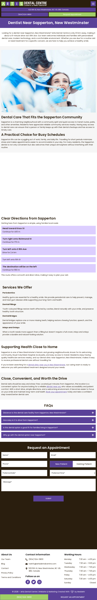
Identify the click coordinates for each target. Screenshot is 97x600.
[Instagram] (39, 582)
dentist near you (53, 386)
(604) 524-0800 (24, 14)
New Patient (61, 464)
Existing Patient (84, 464)
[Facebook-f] (28, 582)
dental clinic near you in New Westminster (46, 364)
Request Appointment (72, 14)
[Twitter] (33, 582)
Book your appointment (56, 392)
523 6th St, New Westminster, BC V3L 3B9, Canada (48, 9)
